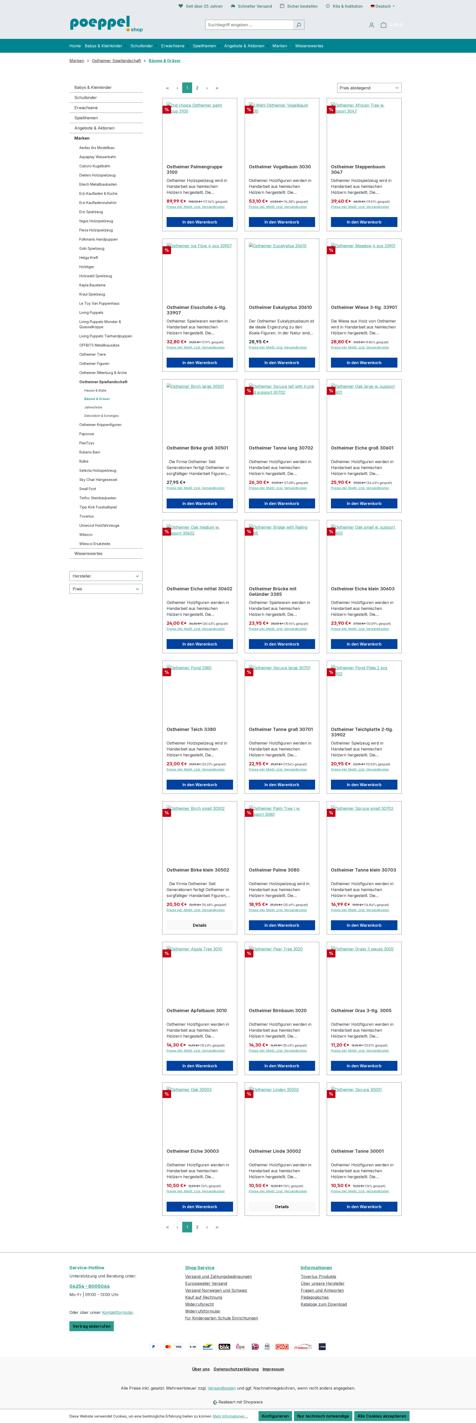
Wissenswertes (88, 553)
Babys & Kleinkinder (93, 87)
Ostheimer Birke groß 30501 (197, 447)
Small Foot (87, 489)
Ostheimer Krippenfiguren (100, 425)
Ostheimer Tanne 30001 (357, 1151)
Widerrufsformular (202, 1311)
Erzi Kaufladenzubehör (98, 202)
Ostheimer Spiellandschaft (103, 382)
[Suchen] (298, 25)
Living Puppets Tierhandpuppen (105, 336)
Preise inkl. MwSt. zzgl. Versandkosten (196, 207)
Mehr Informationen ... (230, 1416)
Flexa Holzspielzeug (96, 230)
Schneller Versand (255, 6)
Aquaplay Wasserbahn (97, 157)
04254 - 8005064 (89, 1286)
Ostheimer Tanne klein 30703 (363, 870)
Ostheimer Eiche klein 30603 (363, 588)
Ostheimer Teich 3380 (191, 729)
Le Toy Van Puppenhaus (99, 303)
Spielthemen (86, 117)
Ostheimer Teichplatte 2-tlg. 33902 (362, 732)
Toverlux (86, 516)
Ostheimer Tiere (92, 354)
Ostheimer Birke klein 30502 (198, 870)
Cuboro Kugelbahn (94, 166)
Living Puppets (91, 312)
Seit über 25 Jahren (204, 6)
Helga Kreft (88, 257)
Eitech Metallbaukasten (98, 184)
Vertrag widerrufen (92, 1326)
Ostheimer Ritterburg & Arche (103, 373)
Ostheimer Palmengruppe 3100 (194, 169)
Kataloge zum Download (324, 1304)
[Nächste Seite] (207, 87)
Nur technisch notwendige (323, 1416)
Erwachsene (86, 107)
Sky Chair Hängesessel (98, 479)
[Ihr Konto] (372, 25)
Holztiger (86, 267)
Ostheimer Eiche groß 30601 (362, 447)
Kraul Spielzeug (92, 294)
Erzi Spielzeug (91, 212)
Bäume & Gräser (97, 399)
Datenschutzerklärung (236, 1369)
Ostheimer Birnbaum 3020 (278, 1010)
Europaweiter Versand (206, 1283)
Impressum (273, 1369)
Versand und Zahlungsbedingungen (218, 1276)
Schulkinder (85, 97)
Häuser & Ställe (95, 390)
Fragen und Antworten (322, 1290)
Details (200, 925)
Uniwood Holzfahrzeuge (99, 525)
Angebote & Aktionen (94, 127)
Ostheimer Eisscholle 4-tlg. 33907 (196, 310)
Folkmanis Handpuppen (98, 239)
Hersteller (82, 576)
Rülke (84, 461)
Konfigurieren (275, 1416)
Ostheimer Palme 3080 (274, 870)
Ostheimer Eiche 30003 (193, 1151)
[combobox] (249, 25)
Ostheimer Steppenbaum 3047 (358, 169)
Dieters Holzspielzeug (97, 175)
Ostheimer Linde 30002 (275, 1151)
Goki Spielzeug (91, 248)
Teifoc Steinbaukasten (97, 498)
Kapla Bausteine (92, 285)
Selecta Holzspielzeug (97, 470)
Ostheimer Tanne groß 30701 (281, 729)
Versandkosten (222, 1388)
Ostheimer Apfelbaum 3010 (197, 1010)
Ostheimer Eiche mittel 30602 (199, 588)
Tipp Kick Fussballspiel (98, 507)
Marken (81, 138)
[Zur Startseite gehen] (106, 23)
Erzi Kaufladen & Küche (98, 193)
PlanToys (86, 443)
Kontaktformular (117, 1312)
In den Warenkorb (199, 222)
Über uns (201, 1369)
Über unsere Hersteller (323, 1283)
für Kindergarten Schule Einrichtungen (221, 1318)
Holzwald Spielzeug (95, 276)
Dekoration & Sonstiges (101, 416)
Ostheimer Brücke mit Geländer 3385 (273, 591)
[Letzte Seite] (217, 87)
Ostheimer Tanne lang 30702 (281, 447)
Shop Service (199, 1267)
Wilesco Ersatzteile (94, 544)
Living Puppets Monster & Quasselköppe (100, 324)
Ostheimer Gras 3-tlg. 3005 (361, 1010)
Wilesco (85, 534)
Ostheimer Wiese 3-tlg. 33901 (364, 307)
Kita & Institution (348, 6)
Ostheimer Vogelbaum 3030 (280, 166)
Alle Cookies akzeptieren (381, 1416)
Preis (77, 588)
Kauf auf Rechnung (203, 1297)
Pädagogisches (315, 1297)
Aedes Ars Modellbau (97, 148)
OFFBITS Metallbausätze (99, 345)
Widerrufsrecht (199, 1304)
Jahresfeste (93, 407)
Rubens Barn (89, 452)
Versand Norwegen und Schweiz (216, 1290)
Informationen (316, 1267)
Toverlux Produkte (318, 1276)
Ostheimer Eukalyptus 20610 (280, 307)
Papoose (86, 434)
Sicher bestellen (302, 6)
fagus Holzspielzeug (96, 221)
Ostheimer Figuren (94, 363)
